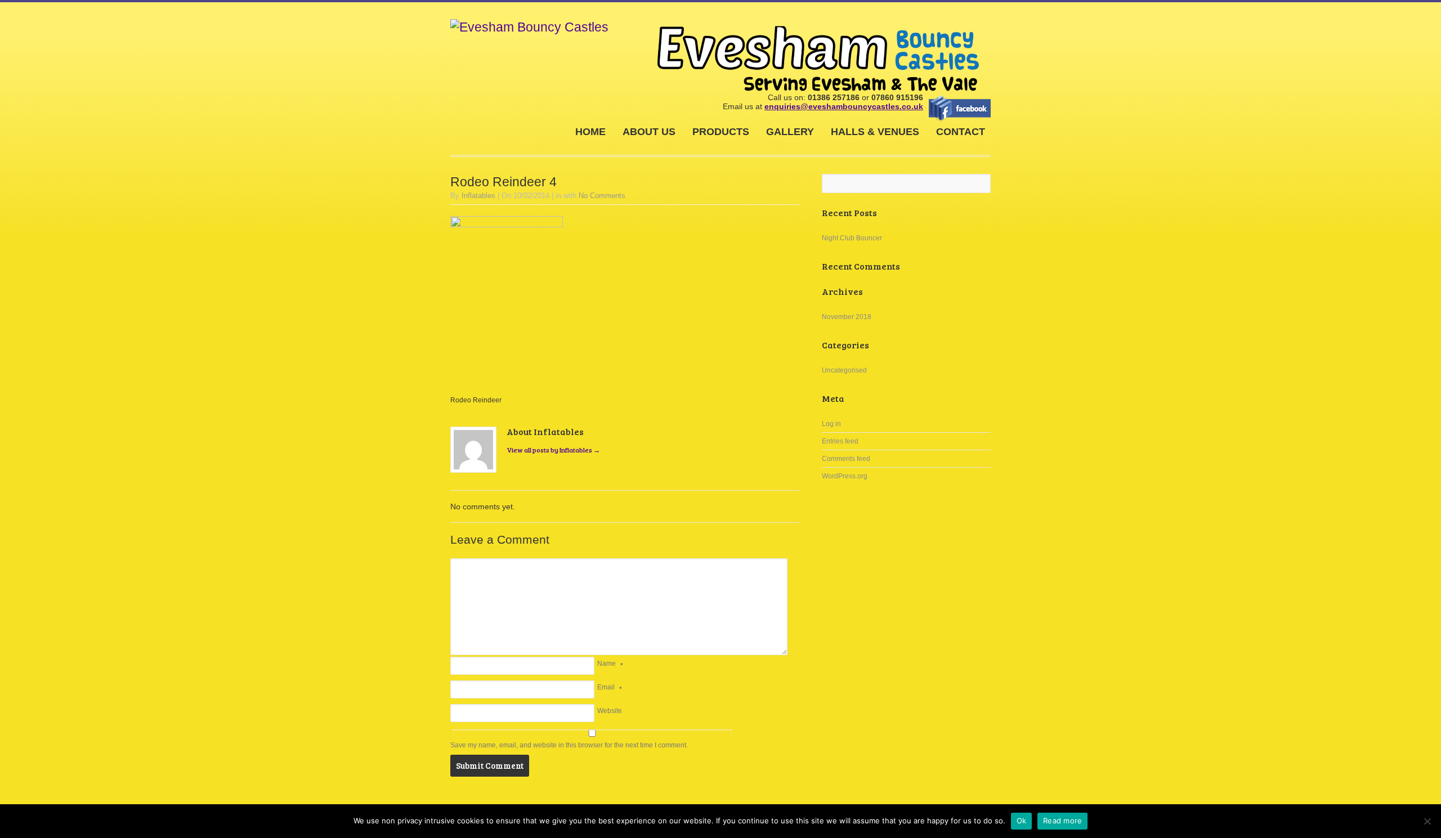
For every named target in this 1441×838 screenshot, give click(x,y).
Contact (960, 131)
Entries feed (840, 441)
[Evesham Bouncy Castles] (529, 27)
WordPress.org (844, 476)
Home (590, 131)
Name (606, 663)
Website (609, 711)
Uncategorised (844, 370)
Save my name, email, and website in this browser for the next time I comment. (569, 745)
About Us (649, 131)
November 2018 (846, 317)
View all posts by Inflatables (553, 449)
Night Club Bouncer (852, 238)
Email (606, 687)
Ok (1022, 820)
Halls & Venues (875, 131)
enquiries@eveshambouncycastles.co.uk (843, 106)
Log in (831, 424)
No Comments (602, 195)
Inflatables (478, 195)
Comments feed (846, 459)
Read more (1062, 820)
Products (720, 131)
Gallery (790, 131)
